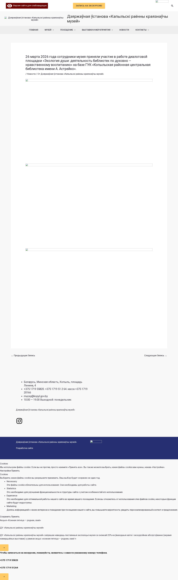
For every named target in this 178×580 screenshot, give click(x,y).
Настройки (5, 470)
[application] (52, 30)
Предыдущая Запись (23, 355)
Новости (124, 30)
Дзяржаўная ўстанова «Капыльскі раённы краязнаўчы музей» (45, 409)
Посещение (66, 30)
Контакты (141, 30)
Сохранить (5, 516)
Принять (15, 470)
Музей (48, 30)
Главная (33, 30)
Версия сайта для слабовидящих (29, 5)
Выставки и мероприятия (96, 30)
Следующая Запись (155, 355)
